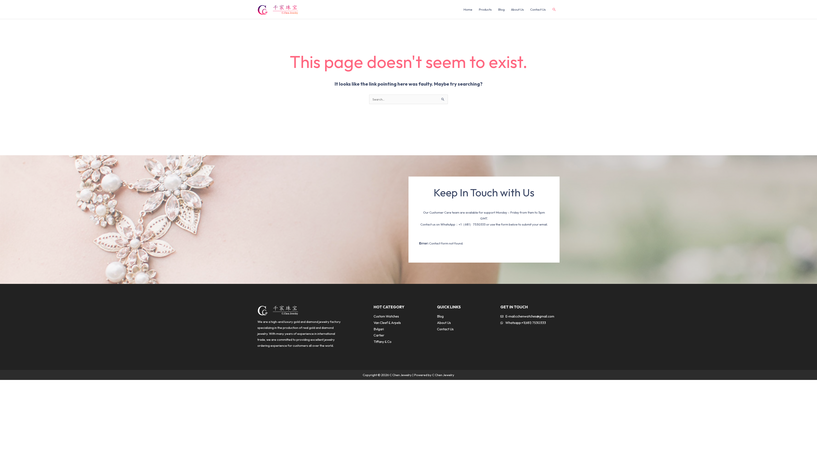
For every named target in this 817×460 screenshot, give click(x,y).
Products (485, 9)
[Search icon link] (554, 9)
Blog (501, 9)
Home (467, 9)
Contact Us (538, 9)
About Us (517, 9)
